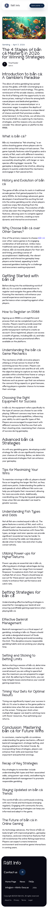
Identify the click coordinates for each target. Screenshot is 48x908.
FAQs (31, 881)
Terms (23, 900)
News (22, 881)
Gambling (6, 45)
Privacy (16, 900)
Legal (30, 900)
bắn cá (41, 238)
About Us (8, 900)
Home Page (10, 881)
